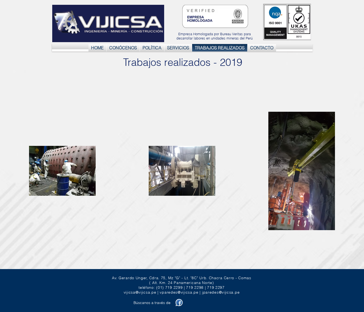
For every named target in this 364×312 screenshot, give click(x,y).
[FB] (179, 302)
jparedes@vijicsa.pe (221, 292)
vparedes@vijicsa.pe (179, 292)
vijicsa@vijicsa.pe (140, 292)
